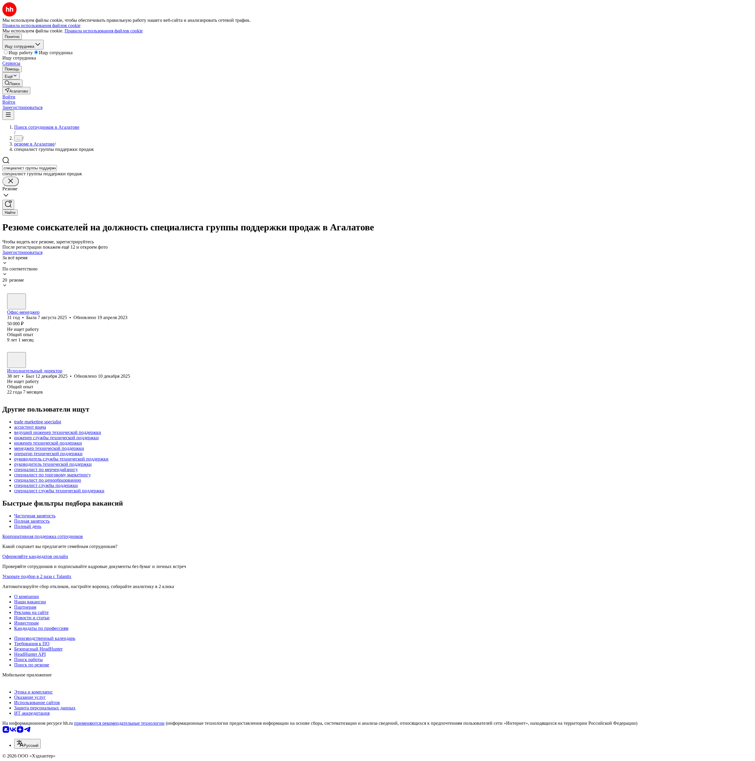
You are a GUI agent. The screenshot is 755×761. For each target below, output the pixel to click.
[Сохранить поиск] (8, 204)
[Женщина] (16, 301)
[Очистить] (10, 181)
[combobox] (29, 168)
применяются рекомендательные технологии (119, 723)
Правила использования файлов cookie (104, 30)
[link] (12, 83)
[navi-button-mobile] (8, 115)
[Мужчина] (16, 360)
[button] (8, 96)
